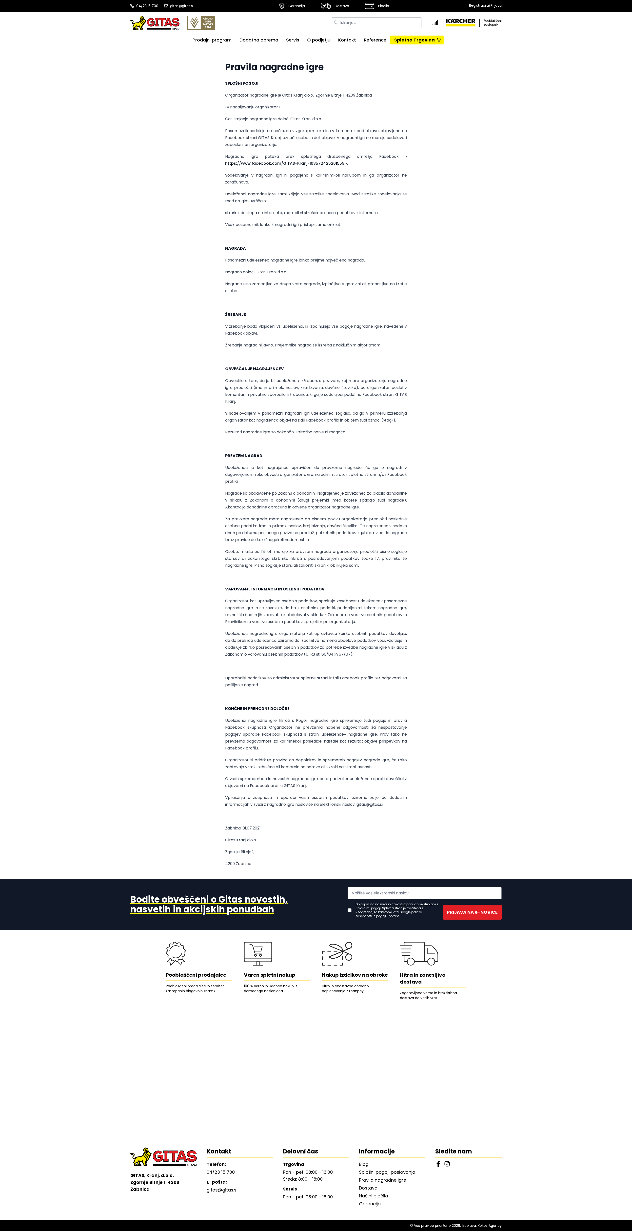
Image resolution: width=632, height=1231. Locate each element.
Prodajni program (212, 40)
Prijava (496, 5)
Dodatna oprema (258, 40)
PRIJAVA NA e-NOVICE (472, 912)
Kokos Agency (490, 1225)
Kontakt (347, 40)
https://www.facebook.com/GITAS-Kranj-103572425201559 (284, 163)
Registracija (479, 5)
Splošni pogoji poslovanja (387, 1172)
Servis (292, 40)
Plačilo (383, 5)
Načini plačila (373, 1196)
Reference (375, 40)
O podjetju (318, 40)
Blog (364, 1164)
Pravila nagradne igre (382, 1180)
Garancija (296, 5)
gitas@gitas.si (182, 5)
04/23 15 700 (147, 5)
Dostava (342, 5)
